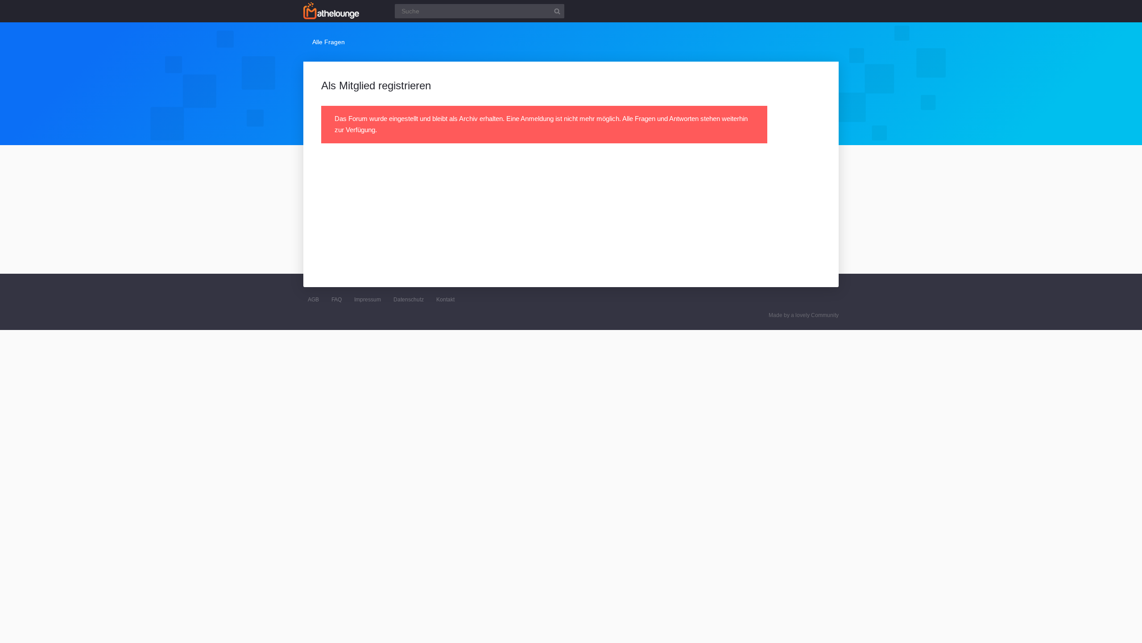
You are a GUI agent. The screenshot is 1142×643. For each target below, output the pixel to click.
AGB (313, 299)
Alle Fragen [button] (328, 42)
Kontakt (445, 299)
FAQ (336, 299)
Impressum (367, 299)
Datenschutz (408, 299)
